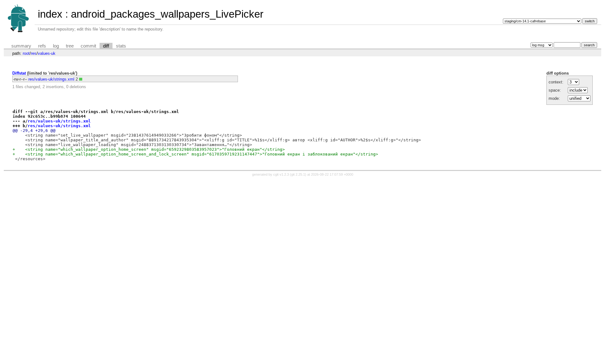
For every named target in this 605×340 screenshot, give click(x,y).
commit (88, 45)
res (34, 53)
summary (21, 45)
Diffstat (19, 73)
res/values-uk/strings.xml (51, 79)
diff (106, 45)
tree (70, 45)
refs (42, 45)
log (56, 45)
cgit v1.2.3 (281, 174)
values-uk (46, 53)
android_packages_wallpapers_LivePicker (167, 14)
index (50, 14)
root (26, 53)
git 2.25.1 (298, 174)
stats (121, 45)
